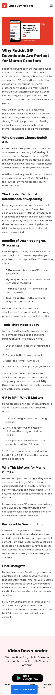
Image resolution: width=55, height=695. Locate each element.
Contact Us (47, 686)
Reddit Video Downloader (26, 331)
